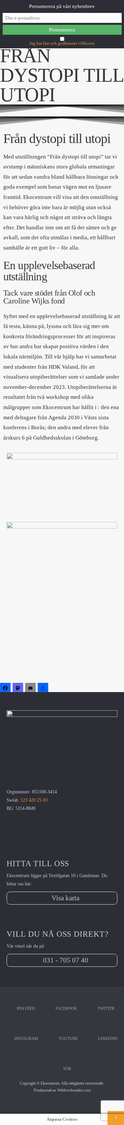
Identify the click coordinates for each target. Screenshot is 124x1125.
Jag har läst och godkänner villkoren (62, 43)
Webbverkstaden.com (74, 1090)
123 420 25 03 (34, 800)
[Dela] (44, 689)
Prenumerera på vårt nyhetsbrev (62, 6)
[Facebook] (6, 689)
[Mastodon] (19, 689)
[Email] (31, 689)
